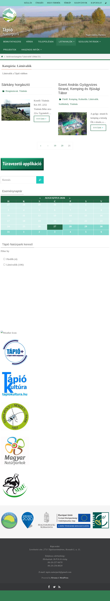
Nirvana (54, 576)
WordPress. (64, 576)
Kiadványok (80, 3)
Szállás (28, 3)
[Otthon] (2, 57)
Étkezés (39, 3)
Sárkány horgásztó (15, 85)
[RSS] (59, 585)
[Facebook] (49, 585)
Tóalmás (23, 90)
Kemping (73, 99)
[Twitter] (54, 585)
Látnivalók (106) (15, 263)
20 (62, 144)
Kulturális (82, 99)
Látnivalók (93, 99)
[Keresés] (40, 178)
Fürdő (65, 99)
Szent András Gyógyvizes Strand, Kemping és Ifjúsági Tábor (79, 89)
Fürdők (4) (11, 257)
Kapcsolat (96, 3)
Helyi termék (53, 3)
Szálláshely (64, 103)
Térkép (67, 3)
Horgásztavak (12, 90)
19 (55, 144)
